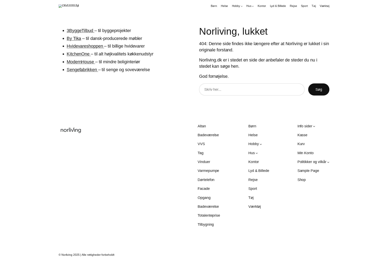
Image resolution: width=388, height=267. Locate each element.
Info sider (304, 126)
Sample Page (308, 171)
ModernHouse (81, 61)
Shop (301, 180)
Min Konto (305, 153)
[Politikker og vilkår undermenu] (328, 162)
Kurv (301, 144)
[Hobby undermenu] (241, 6)
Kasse (302, 135)
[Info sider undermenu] (314, 126)
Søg (318, 89)
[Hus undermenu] (253, 6)
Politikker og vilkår (311, 162)
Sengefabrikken (82, 69)
